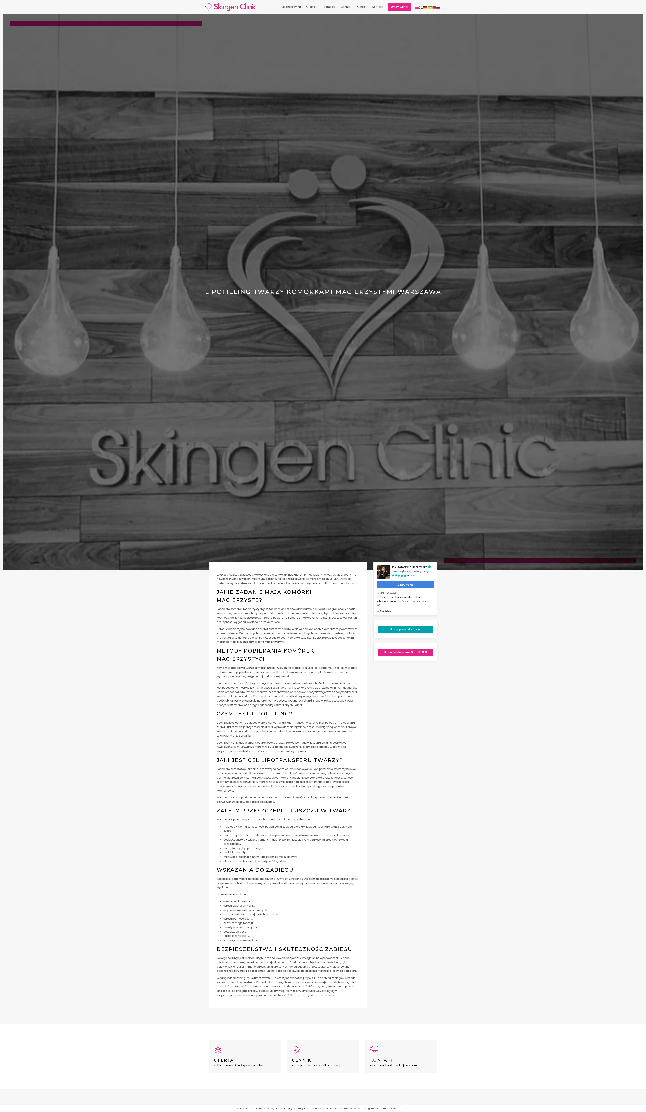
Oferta (310, 7)
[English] (421, 7)
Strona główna (291, 7)
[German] (425, 7)
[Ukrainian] (430, 7)
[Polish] (417, 7)
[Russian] (438, 7)
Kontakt (377, 7)
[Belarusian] (434, 7)
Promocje (328, 7)
